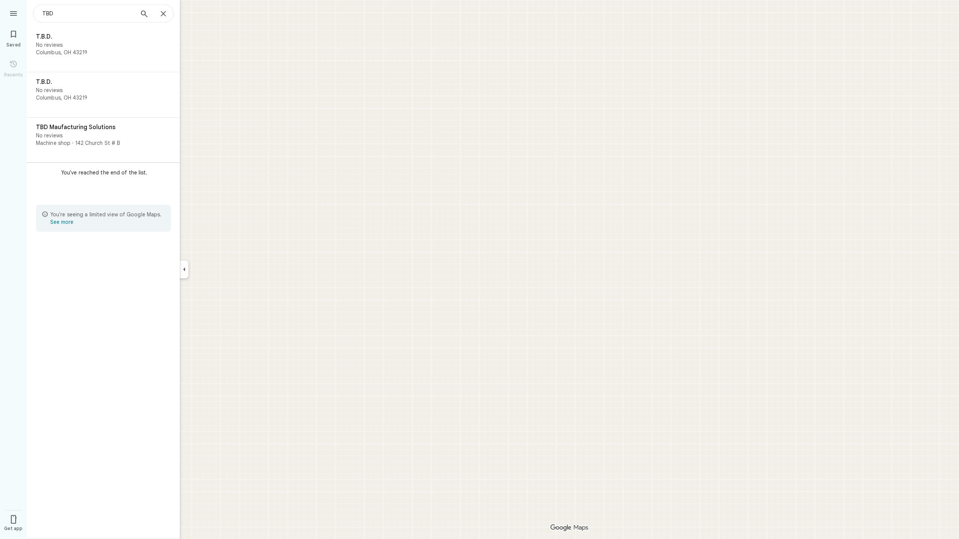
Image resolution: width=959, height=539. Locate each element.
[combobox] (88, 13)
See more (61, 222)
